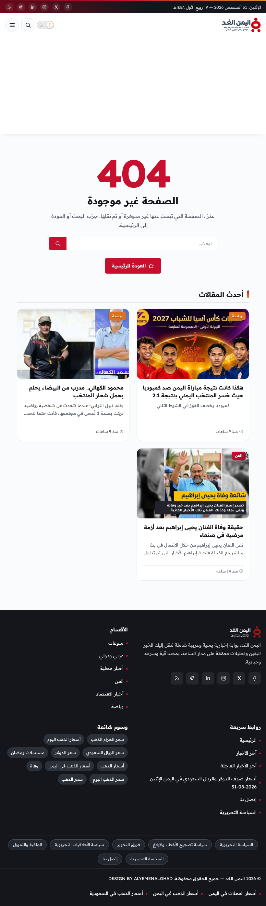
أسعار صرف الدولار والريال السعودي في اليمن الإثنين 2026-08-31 (203, 782)
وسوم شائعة (112, 727)
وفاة (34, 765)
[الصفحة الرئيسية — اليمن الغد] (241, 24)
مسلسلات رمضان (27, 752)
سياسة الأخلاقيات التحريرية (79, 844)
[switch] (45, 25)
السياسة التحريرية (238, 812)
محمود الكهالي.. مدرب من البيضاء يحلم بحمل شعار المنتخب (76, 391)
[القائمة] (12, 25)
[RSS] (9, 7)
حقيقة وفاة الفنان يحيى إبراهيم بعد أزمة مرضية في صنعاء (193, 531)
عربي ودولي (111, 656)
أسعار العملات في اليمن (233, 893)
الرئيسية (248, 740)
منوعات (116, 643)
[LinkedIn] (33, 7)
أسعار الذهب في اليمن (69, 765)
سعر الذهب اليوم (108, 779)
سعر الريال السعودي (105, 752)
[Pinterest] (21, 7)
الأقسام (119, 629)
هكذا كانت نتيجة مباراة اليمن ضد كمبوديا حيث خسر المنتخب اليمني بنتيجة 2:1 (193, 391)
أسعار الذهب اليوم (63, 739)
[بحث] (27, 24)
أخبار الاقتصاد (110, 694)
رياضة (237, 316)
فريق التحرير (128, 844)
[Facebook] (68, 7)
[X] (56, 7)
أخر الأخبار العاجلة (239, 766)
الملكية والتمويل (27, 844)
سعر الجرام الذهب (107, 739)
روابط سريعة (245, 727)
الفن (238, 455)
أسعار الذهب (112, 765)
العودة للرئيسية (129, 266)
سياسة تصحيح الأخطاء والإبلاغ (180, 844)
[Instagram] (44, 7)
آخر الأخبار (246, 753)
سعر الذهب (72, 779)
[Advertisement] (133, 85)
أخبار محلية (112, 668)
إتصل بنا (248, 799)
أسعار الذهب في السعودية (116, 893)
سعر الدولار (65, 752)
